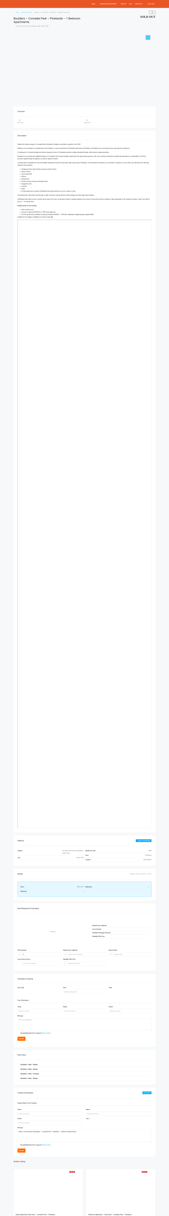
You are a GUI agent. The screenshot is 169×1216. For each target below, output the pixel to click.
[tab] (148, 37)
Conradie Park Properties (108, 4)
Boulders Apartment (26, 12)
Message (20, 1016)
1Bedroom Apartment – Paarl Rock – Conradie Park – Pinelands (110, 1215)
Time (110, 987)
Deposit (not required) (70, 950)
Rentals (123, 4)
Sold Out (72, 1171)
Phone (65, 1006)
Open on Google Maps (144, 840)
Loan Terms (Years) (24, 959)
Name (19, 1006)
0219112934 (150, 4)
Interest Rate (113, 950)
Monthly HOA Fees (69, 959)
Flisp (130, 4)
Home (93, 4)
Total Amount (22, 950)
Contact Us (138, 4)
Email (111, 1006)
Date (64, 987)
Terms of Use (46, 1033)
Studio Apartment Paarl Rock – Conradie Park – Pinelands (35, 1215)
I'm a (87, 1118)
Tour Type (21, 987)
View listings (146, 1093)
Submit (21, 1039)
